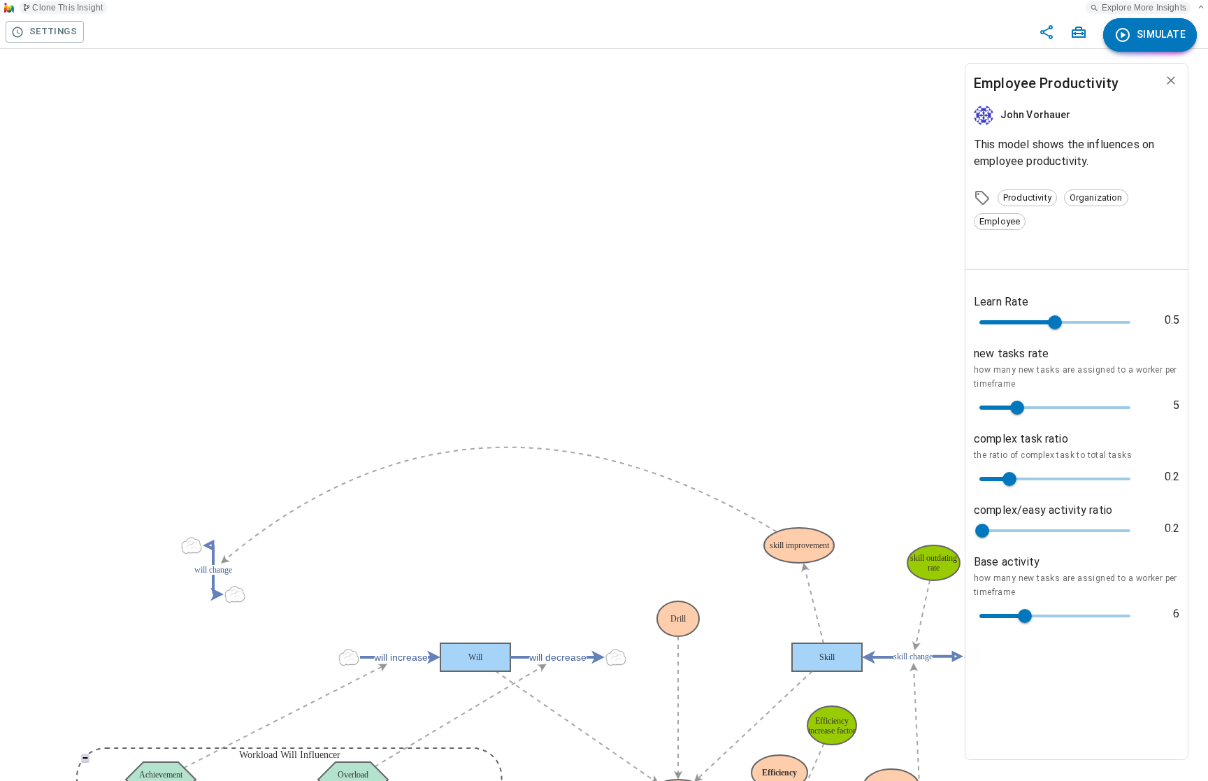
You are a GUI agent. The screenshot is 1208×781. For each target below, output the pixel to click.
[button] (1027, 197)
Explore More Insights (1144, 8)
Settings (53, 31)
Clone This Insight (67, 8)
